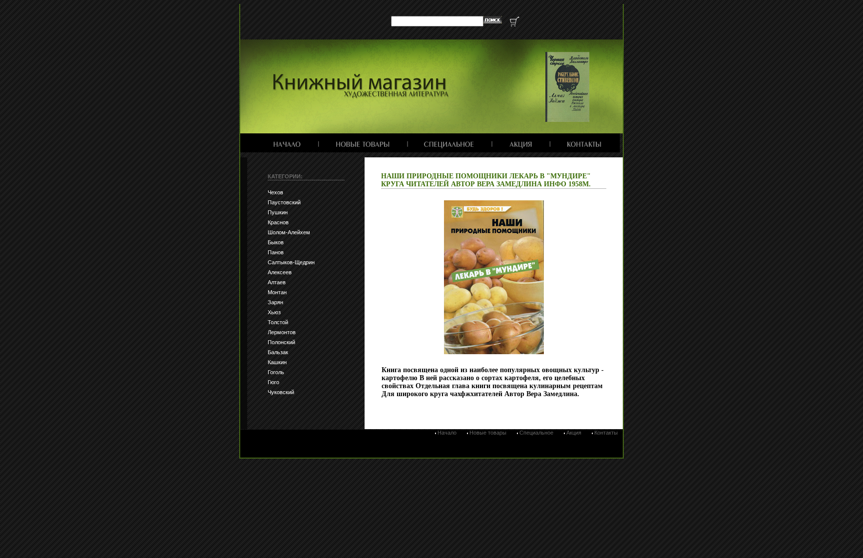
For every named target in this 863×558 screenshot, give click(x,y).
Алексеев (280, 272)
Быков (276, 242)
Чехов (275, 192)
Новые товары (487, 433)
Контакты (606, 433)
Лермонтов (282, 332)
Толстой (278, 322)
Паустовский (284, 202)
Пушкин (278, 212)
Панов (276, 252)
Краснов (278, 222)
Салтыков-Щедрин (291, 262)
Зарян (275, 302)
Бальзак (278, 352)
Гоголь (276, 372)
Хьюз (274, 312)
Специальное (536, 433)
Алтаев (277, 282)
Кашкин (277, 362)
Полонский (281, 342)
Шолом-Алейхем (289, 232)
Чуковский (281, 392)
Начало (446, 433)
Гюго (273, 382)
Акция (573, 433)
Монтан (277, 292)
